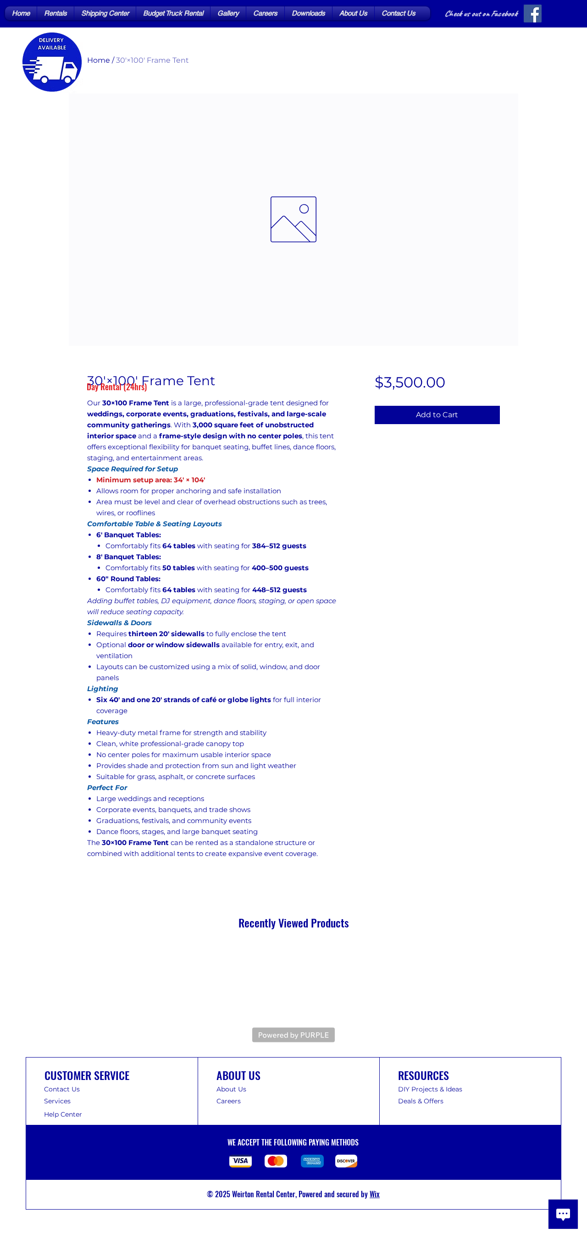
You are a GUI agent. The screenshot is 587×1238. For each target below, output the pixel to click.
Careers (228, 1101)
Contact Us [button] (62, 1089)
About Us (231, 1089)
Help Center (64, 1114)
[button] (55, 13)
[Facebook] (533, 13)
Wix (375, 1194)
